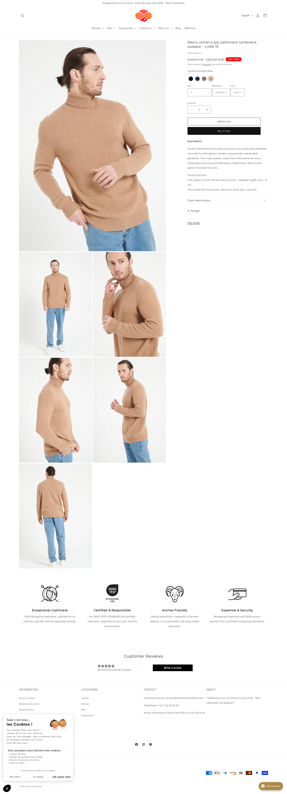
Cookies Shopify (17, 754)
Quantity (192, 103)
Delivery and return (29, 703)
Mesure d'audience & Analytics (24, 760)
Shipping (206, 64)
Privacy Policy (26, 709)
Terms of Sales (26, 698)
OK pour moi (61, 777)
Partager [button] (195, 210)
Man (83, 709)
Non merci (14, 776)
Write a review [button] (172, 667)
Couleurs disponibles (200, 71)
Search (85, 698)
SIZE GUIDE (194, 223)
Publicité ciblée (17, 763)
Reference (216, 85)
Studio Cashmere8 (34, 786)
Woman (85, 703)
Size (189, 85)
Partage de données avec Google (26, 757)
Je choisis (38, 776)
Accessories (87, 715)
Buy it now (224, 130)
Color (232, 85)
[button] (22, 15)
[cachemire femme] (143, 15)
